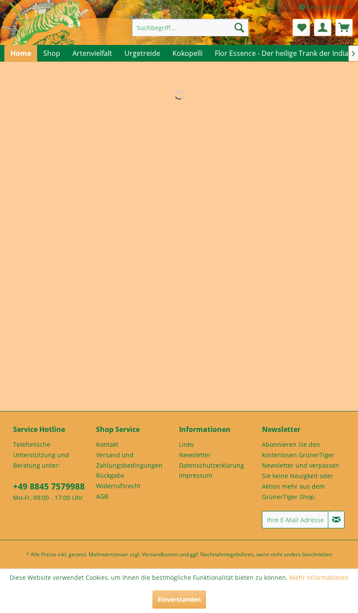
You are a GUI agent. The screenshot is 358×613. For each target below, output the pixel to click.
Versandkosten (160, 554)
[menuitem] (190, 27)
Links (186, 444)
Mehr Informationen (319, 577)
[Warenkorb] (344, 27)
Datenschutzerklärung (211, 465)
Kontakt (107, 444)
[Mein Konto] (322, 27)
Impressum (195, 475)
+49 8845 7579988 (49, 486)
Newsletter (195, 455)
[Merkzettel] (301, 27)
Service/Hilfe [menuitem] (325, 7)
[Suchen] (239, 27)
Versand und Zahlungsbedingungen (129, 460)
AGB (102, 496)
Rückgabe (110, 475)
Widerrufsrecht (118, 486)
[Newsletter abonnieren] (336, 519)
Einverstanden (179, 599)
